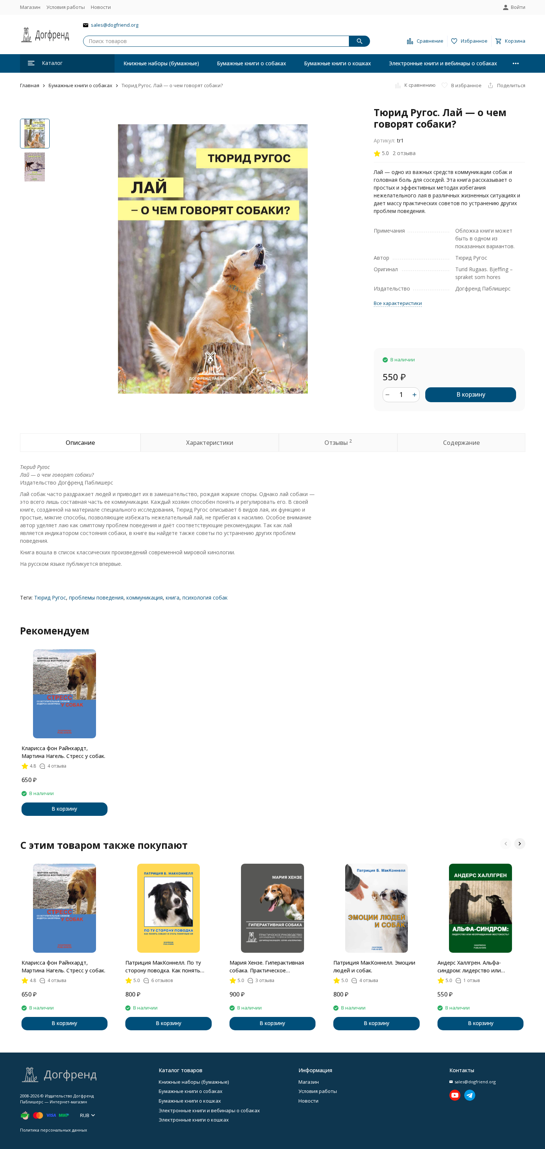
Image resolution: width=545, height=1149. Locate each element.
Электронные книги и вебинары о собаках (443, 63)
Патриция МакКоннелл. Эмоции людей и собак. (374, 966)
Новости (101, 7)
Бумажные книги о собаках (251, 63)
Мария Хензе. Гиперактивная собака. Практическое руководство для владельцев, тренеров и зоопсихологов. (268, 966)
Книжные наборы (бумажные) (161, 63)
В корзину (470, 394)
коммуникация (144, 597)
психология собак (205, 597)
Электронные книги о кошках (194, 1119)
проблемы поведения (96, 597)
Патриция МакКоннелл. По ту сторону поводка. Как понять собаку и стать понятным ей (163, 966)
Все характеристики (398, 303)
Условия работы (65, 7)
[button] (505, 843)
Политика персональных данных (53, 1130)
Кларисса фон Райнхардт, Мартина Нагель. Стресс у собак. (63, 752)
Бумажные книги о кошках (337, 63)
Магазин (30, 7)
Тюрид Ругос (50, 597)
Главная (29, 85)
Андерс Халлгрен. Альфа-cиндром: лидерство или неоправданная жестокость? (474, 966)
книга (172, 597)
